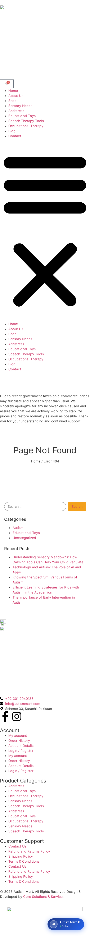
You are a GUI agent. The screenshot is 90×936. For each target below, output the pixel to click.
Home (13, 91)
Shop (12, 101)
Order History (19, 740)
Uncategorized (24, 538)
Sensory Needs (20, 106)
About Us (15, 96)
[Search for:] (35, 506)
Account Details (20, 745)
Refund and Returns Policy (29, 851)
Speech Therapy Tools (26, 121)
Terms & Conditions (23, 861)
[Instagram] (17, 716)
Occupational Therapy (25, 126)
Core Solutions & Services (43, 896)
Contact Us (17, 846)
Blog (11, 131)
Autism (18, 528)
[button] (45, 229)
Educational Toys (22, 116)
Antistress (16, 111)
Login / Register (20, 751)
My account (17, 735)
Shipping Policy (20, 856)
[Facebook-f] (5, 716)
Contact (14, 136)
